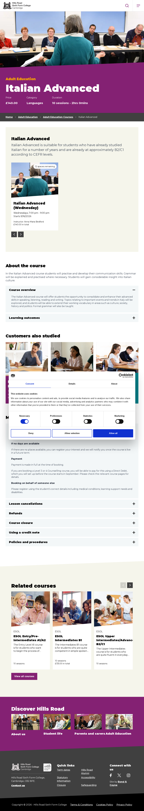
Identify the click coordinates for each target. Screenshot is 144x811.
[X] (119, 775)
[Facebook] (111, 775)
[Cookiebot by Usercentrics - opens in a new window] (121, 376)
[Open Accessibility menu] (138, 805)
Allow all (113, 433)
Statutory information (63, 779)
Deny (30, 433)
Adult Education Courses (58, 117)
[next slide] (21, 234)
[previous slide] (14, 234)
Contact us (18, 785)
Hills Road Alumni (87, 772)
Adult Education (28, 117)
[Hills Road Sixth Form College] (25, 767)
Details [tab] (72, 384)
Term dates (63, 770)
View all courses (24, 676)
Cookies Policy (104, 804)
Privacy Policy (124, 804)
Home (9, 117)
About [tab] (114, 384)
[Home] (17, 5)
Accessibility (88, 777)
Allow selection (72, 433)
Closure (61, 785)
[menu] (138, 5)
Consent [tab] (30, 384)
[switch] (56, 421)
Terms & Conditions (81, 804)
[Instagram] (128, 775)
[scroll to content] (130, 805)
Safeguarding (88, 785)
